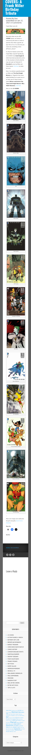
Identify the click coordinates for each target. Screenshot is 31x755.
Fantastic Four (9, 719)
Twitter (13, 555)
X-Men (14, 731)
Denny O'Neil (12, 717)
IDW (13, 720)
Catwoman (8, 715)
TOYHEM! (12, 730)
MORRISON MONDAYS (14, 668)
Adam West (9, 710)
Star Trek (8, 729)
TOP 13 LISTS (11, 687)
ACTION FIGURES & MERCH (15, 637)
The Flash (23, 729)
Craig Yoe (17, 715)
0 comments (17, 22)
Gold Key (20, 719)
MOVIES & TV (11, 671)
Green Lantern (9, 720)
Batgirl (10, 712)
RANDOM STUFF (12, 680)
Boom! (9, 714)
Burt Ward (13, 714)
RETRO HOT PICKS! (13, 685)
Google (7, 555)
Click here (16, 66)
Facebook (10, 555)
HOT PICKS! (11, 663)
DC (7, 717)
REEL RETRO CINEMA (13, 683)
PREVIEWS (10, 678)
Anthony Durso (14, 710)
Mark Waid (8, 722)
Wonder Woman (9, 731)
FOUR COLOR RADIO (13, 659)
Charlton (13, 715)
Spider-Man (16, 727)
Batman (15, 712)
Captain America (19, 714)
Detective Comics (19, 717)
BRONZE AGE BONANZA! (14, 642)
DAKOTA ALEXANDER (13, 654)
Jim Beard (23, 720)
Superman (17, 729)
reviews (21, 725)
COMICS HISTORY (12, 649)
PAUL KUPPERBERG (13, 675)
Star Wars (12, 729)
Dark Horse (21, 715)
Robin (7, 727)
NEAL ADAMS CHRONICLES (15, 673)
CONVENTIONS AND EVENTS (15, 652)
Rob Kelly (11, 727)
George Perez (15, 719)
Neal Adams (17, 724)
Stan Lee (22, 727)
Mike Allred (11, 724)
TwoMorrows (18, 730)
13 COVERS (11, 635)
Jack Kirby (18, 720)
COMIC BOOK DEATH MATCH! (16, 647)
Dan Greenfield (12, 19)
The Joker (8, 730)
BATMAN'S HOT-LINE (13, 640)
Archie (19, 710)
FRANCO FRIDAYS (12, 661)
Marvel (13, 722)
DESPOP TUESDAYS (13, 656)
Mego (18, 722)
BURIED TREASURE (13, 644)
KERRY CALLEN (12, 666)
